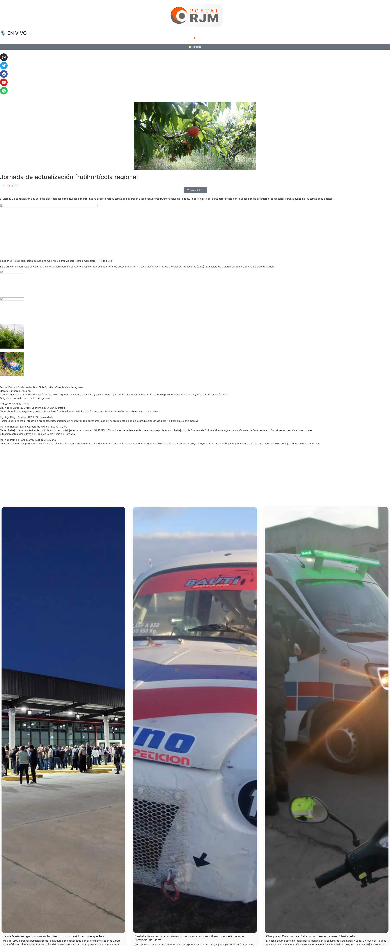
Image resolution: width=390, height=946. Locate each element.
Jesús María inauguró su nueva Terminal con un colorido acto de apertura (54, 936)
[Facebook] (4, 74)
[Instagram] (4, 57)
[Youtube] (4, 82)
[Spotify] (4, 90)
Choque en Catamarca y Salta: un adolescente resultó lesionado (310, 936)
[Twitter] (4, 65)
